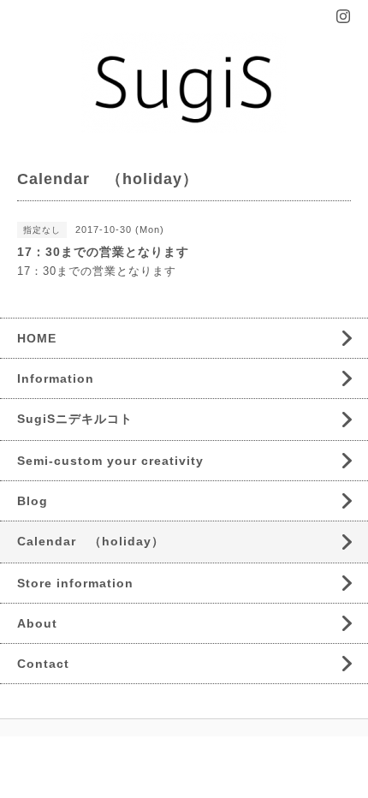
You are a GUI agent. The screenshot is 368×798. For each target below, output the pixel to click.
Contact (43, 663)
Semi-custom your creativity (110, 460)
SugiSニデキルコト (75, 419)
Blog (32, 501)
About (37, 623)
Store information (75, 583)
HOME (36, 338)
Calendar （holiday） (90, 541)
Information (55, 378)
